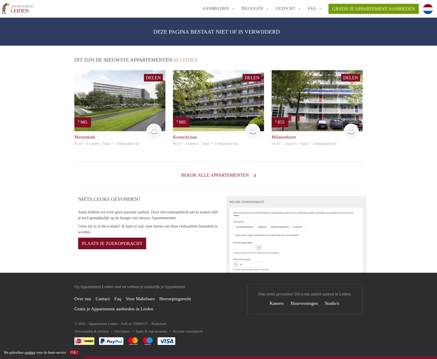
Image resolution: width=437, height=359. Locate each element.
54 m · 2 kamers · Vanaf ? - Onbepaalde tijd (304, 144)
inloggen (252, 8)
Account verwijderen (188, 331)
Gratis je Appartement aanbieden (373, 8)
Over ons (82, 298)
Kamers (277, 303)
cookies (30, 352)
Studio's (332, 303)
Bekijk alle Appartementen (215, 175)
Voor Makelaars (140, 298)
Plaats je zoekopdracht (112, 243)
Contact (103, 298)
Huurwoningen (304, 303)
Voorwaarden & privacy (92, 331)
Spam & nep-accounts (152, 331)
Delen (153, 77)
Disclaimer (122, 331)
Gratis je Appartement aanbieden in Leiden (113, 308)
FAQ (312, 8)
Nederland (158, 324)
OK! (74, 352)
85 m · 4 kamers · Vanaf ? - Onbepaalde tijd (106, 144)
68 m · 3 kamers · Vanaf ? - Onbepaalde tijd (205, 144)
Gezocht (285, 8)
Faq (117, 298)
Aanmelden (216, 8)
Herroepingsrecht (175, 298)
